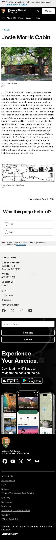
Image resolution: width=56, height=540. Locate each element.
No (11, 231)
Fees (37, 18)
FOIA (3, 484)
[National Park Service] (3, 11)
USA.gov (5, 515)
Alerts (11, 18)
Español (7, 300)
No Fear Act (6, 502)
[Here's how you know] (28, 3)
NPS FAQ (5, 497)
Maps (20, 18)
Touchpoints (21, 244)
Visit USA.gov (9, 533)
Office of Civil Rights (11, 519)
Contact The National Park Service (17, 493)
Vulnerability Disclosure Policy (15, 510)
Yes (11, 223)
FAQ (5, 290)
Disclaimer (6, 506)
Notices (5, 489)
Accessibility (7, 476)
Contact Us (7, 281)
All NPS (28, 339)
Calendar (29, 18)
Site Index (8, 295)
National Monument (17, 11)
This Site (28, 332)
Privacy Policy (8, 480)
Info (3, 18)
